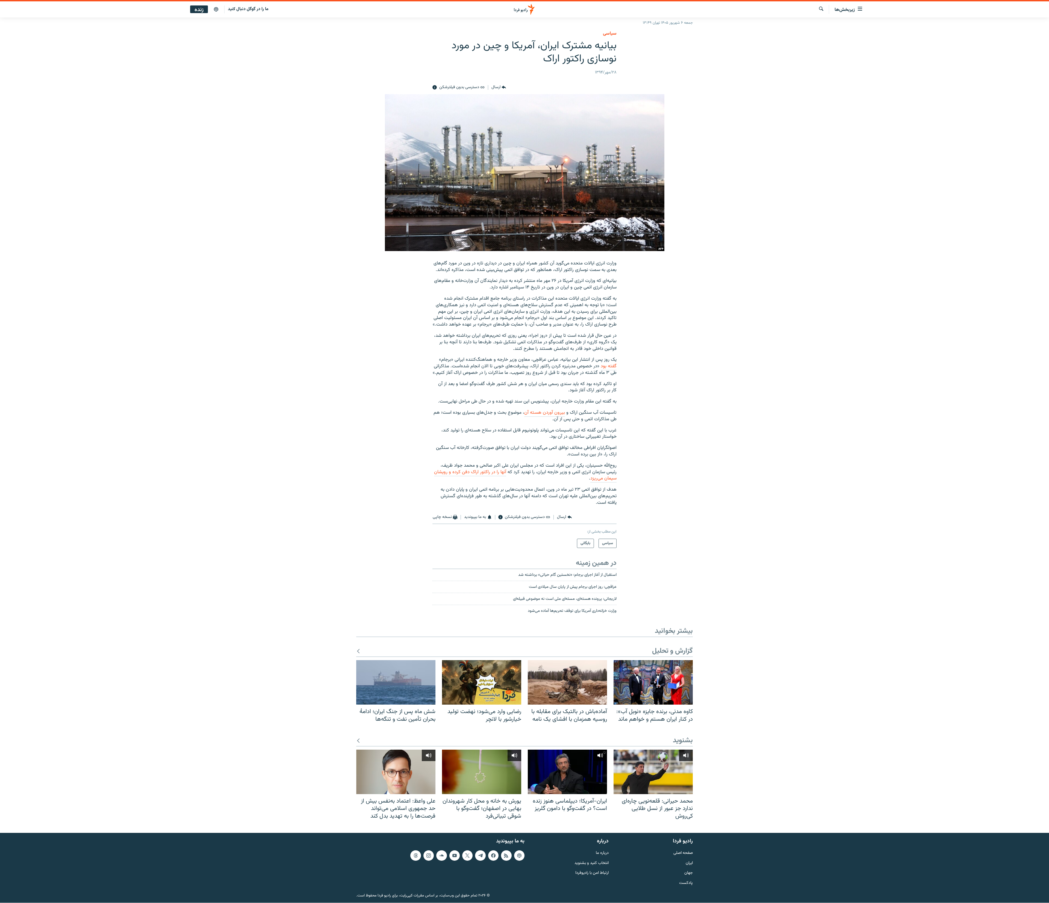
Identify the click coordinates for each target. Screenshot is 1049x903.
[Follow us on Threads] (415, 855)
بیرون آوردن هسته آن (544, 412)
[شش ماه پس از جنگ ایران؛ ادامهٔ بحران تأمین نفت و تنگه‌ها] (395, 682)
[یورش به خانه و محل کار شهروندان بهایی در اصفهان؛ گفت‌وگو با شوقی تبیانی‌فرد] (481, 772)
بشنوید (683, 741)
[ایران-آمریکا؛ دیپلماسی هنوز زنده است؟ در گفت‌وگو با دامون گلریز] (567, 772)
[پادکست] (216, 9)
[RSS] (506, 855)
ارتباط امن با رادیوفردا (592, 873)
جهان (688, 873)
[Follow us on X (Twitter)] (467, 855)
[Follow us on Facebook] (493, 855)
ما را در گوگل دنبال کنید (248, 9)
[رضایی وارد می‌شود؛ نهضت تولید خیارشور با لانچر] (481, 682)
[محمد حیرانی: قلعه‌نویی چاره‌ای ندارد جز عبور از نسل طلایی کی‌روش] (653, 772)
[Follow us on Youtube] (454, 855)
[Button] (498, 87)
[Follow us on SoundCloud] (441, 855)
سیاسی (610, 33)
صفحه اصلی (683, 853)
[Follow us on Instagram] (428, 855)
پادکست (686, 883)
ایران (689, 863)
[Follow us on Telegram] (480, 855)
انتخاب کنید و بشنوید (591, 863)
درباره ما (602, 853)
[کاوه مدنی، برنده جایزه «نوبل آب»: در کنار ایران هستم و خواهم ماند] (653, 682)
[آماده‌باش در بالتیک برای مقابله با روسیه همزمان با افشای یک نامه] (567, 682)
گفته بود (609, 366)
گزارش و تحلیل (672, 651)
